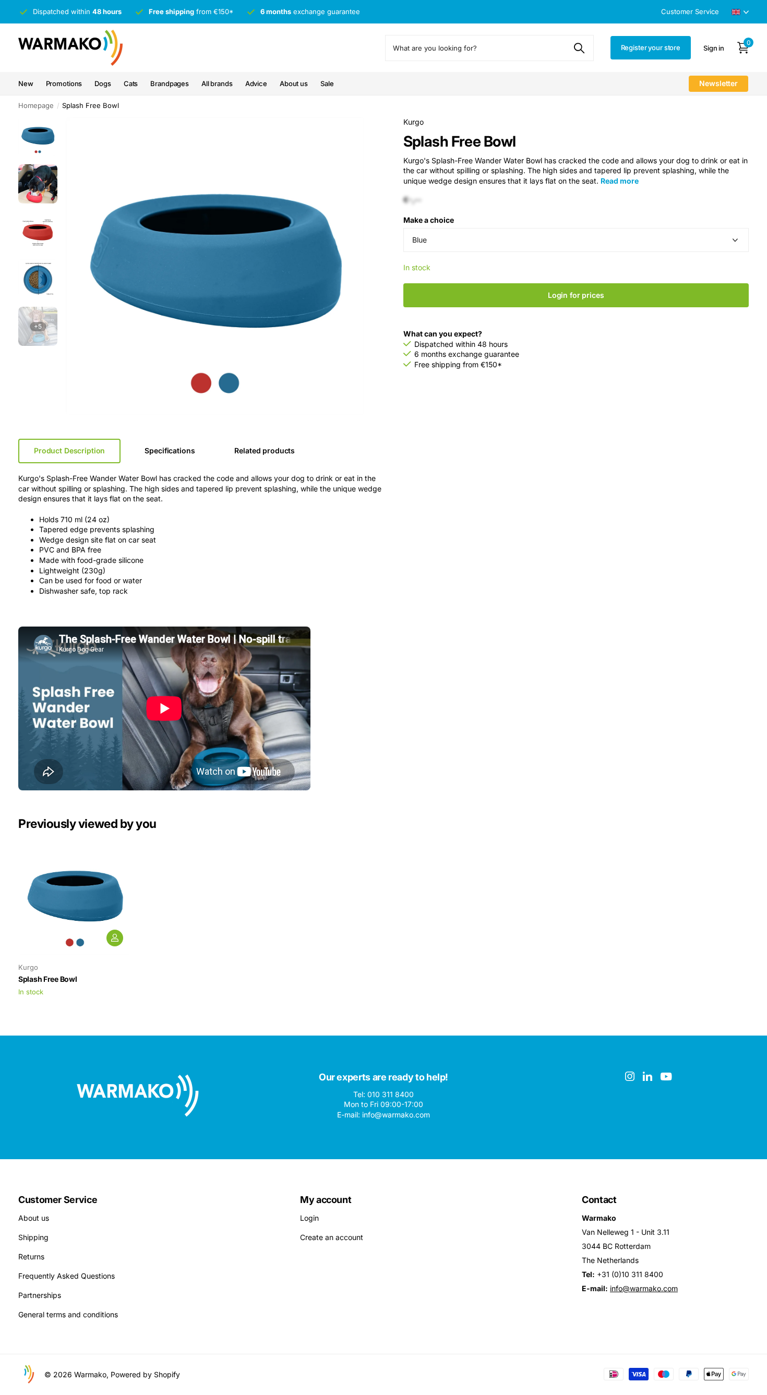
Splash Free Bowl (47, 979)
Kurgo (413, 121)
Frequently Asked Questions (66, 1275)
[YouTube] (666, 1076)
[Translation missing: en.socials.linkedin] (647, 1076)
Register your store (651, 47)
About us (294, 83)
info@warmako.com (644, 1288)
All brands (217, 83)
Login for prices (576, 295)
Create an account (331, 1237)
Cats (131, 83)
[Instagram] (629, 1076)
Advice (256, 83)
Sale (326, 83)
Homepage (36, 105)
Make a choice (428, 219)
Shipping (33, 1237)
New (25, 83)
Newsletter (718, 83)
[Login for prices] (114, 938)
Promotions (64, 83)
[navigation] (37, 136)
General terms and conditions (68, 1314)
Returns (31, 1256)
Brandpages (169, 83)
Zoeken (579, 48)
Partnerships (39, 1295)
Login (309, 1217)
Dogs (102, 83)
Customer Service (57, 1199)
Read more (620, 180)
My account (325, 1199)
